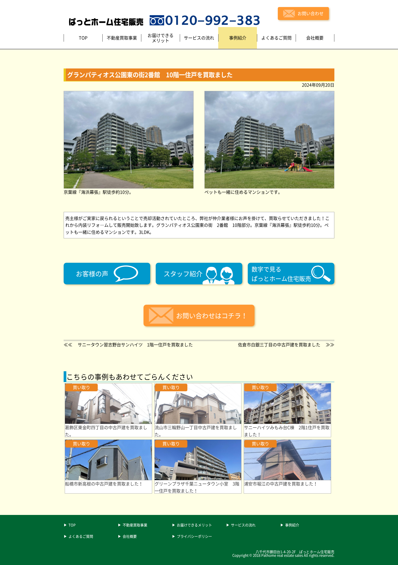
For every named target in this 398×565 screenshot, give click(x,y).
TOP (72, 525)
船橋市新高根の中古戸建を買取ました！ (104, 483)
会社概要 (130, 536)
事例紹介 (292, 525)
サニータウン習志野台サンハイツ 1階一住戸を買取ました (135, 344)
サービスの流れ (243, 525)
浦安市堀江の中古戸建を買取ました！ (281, 483)
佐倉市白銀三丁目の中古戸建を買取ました (279, 344)
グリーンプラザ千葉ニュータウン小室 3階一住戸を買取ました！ (197, 487)
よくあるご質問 (80, 536)
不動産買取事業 (135, 525)
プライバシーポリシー (194, 536)
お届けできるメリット (194, 525)
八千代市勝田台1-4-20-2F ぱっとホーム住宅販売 (295, 551)
